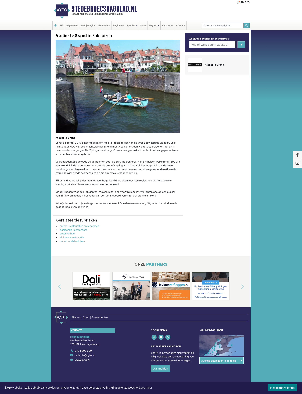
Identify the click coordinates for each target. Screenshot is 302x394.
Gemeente (104, 25)
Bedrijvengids (88, 25)
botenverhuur (68, 233)
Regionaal (118, 25)
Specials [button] (131, 25)
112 (61, 25)
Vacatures (167, 25)
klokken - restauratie (72, 237)
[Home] (55, 25)
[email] (297, 163)
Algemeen (72, 25)
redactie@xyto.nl (84, 355)
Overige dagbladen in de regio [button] (218, 360)
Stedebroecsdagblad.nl (104, 9)
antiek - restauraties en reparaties (79, 225)
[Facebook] (154, 337)
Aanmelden (160, 368)
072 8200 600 (83, 350)
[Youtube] (161, 337)
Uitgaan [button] (153, 25)
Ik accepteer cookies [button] (282, 387)
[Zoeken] (246, 25)
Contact (180, 25)
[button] (55, 287)
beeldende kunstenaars (73, 229)
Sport (143, 25)
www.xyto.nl (82, 359)
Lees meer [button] (145, 387)
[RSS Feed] (168, 337)
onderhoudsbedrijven (72, 241)
